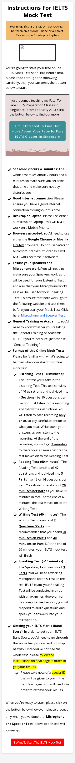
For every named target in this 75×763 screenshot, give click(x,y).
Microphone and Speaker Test (43, 315)
